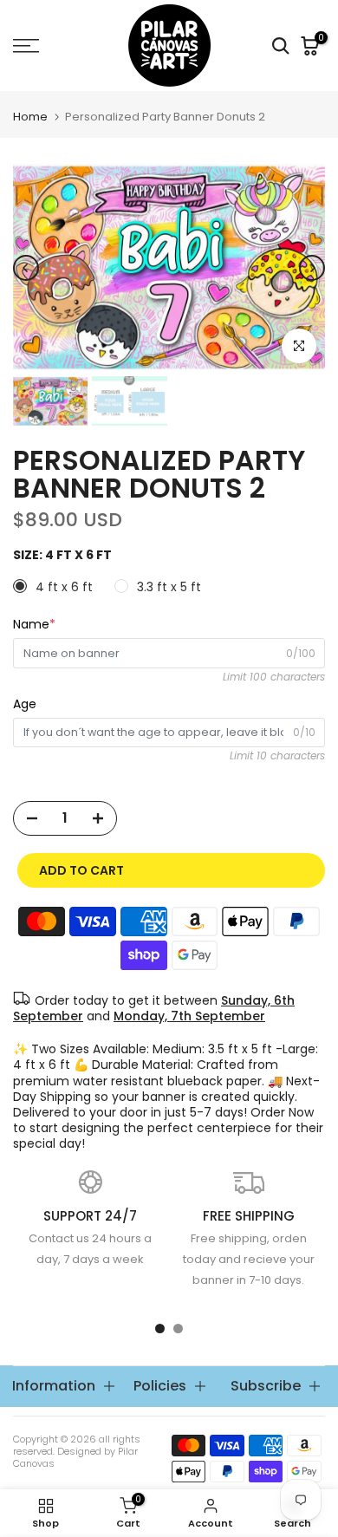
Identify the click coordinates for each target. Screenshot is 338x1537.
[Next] (312, 268)
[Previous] (26, 268)
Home (30, 116)
